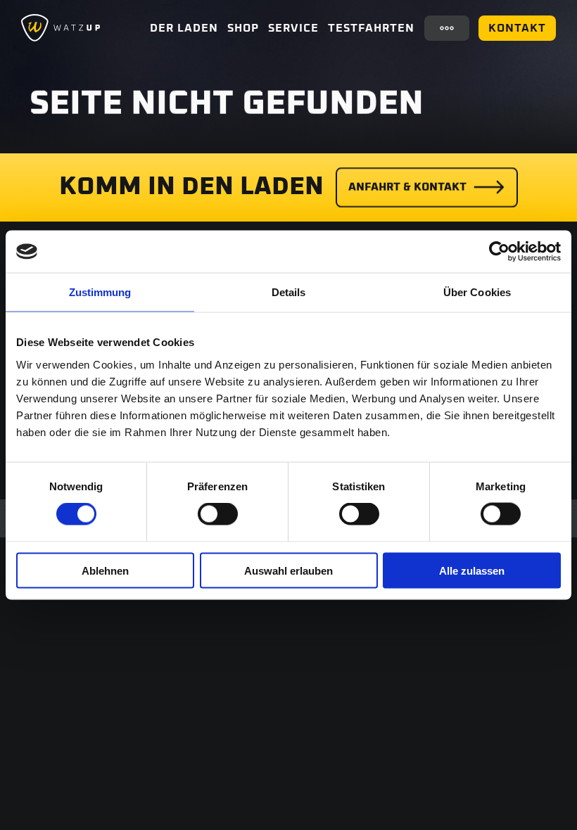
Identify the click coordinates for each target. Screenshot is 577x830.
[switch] (218, 514)
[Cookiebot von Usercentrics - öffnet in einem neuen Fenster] (499, 251)
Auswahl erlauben (288, 570)
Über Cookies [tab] (477, 292)
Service (293, 28)
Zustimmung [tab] (100, 292)
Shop (243, 28)
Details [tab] (289, 292)
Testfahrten (371, 28)
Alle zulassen (472, 570)
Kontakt (517, 28)
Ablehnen (105, 570)
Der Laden (184, 28)
